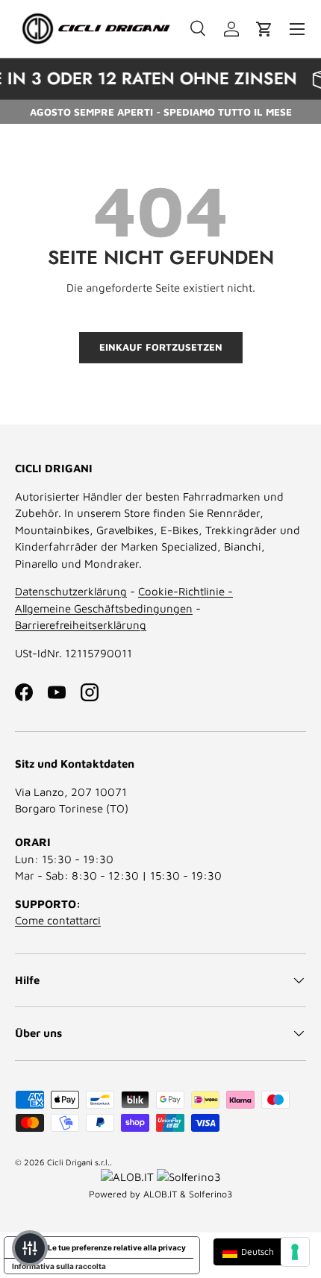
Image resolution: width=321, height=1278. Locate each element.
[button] (264, 29)
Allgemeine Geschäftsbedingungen (104, 608)
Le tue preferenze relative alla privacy (117, 1247)
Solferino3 (210, 1194)
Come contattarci (58, 920)
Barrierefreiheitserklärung (80, 624)
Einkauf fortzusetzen (160, 347)
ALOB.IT (160, 1194)
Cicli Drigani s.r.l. (78, 1162)
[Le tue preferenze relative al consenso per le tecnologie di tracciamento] (295, 1252)
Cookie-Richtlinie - (185, 591)
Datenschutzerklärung (71, 591)
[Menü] (297, 29)
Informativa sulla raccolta (59, 1266)
